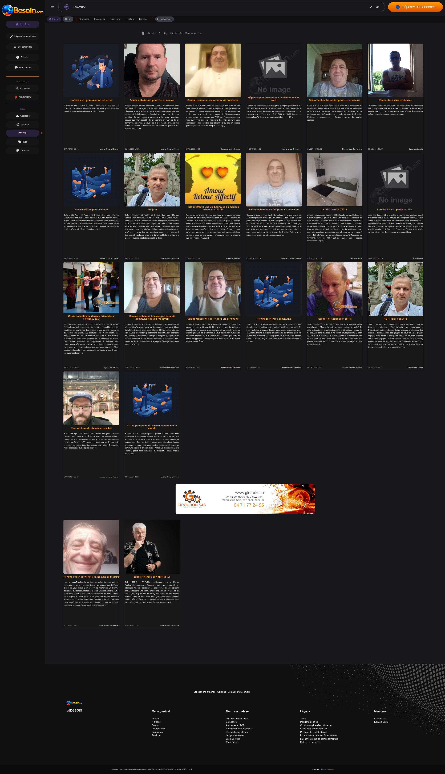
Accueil (148, 33)
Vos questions (159, 728)
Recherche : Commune (183, 33)
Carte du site (232, 742)
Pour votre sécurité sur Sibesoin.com (319, 735)
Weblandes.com (327, 769)
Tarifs (303, 718)
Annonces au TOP (235, 725)
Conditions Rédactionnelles (313, 728)
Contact (232, 692)
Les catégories (22, 47)
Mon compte (164, 19)
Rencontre (84, 19)
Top (68, 19)
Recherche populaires (237, 732)
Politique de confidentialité (313, 732)
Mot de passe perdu (310, 742)
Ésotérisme (99, 19)
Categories (231, 722)
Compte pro (157, 732)
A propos (221, 692)
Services (143, 19)
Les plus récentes (235, 735)
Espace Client (381, 722)
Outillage (130, 19)
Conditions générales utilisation (315, 725)
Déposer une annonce (415, 7)
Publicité (156, 735)
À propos (22, 57)
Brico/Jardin (115, 19)
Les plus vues (233, 739)
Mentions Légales (309, 722)
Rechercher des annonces (239, 728)
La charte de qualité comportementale (319, 739)
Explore (54, 19)
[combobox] (215, 7)
